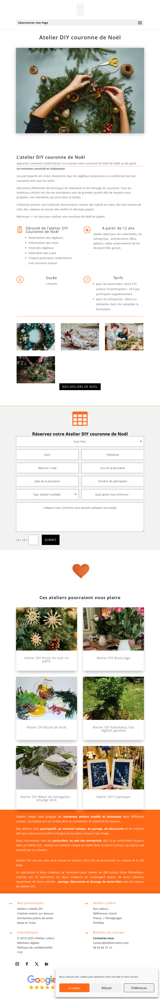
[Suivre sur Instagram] (17, 963)
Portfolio (98, 923)
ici (31, 216)
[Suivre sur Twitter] (36, 963)
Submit (51, 540)
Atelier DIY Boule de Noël (47, 727)
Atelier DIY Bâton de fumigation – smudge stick (47, 798)
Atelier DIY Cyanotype (113, 797)
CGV (19, 952)
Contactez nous (103, 938)
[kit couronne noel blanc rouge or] (80, 349)
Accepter (74, 988)
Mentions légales (28, 943)
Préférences (139, 988)
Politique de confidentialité (34, 947)
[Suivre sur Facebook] (26, 963)
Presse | (99, 918)
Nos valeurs (100, 909)
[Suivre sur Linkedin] (46, 963)
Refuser (107, 988)
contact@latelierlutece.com (111, 943)
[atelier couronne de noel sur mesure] (36, 349)
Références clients (105, 913)
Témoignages (113, 918)
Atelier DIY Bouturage (113, 658)
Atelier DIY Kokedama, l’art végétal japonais (113, 729)
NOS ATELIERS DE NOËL (80, 387)
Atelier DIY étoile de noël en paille (46, 659)
